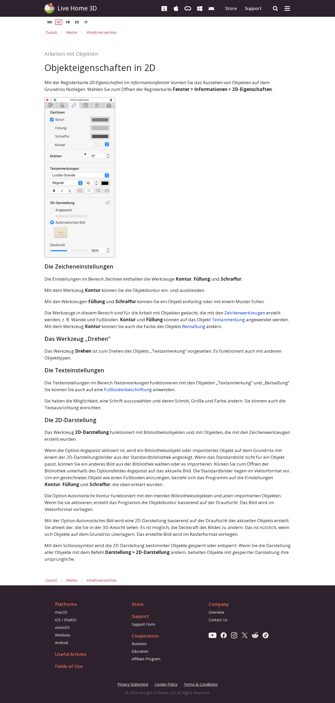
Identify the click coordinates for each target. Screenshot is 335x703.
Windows (62, 635)
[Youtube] (212, 635)
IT (86, 22)
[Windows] (199, 8)
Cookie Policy (166, 684)
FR (68, 22)
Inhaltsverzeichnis (102, 32)
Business (139, 643)
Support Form (143, 624)
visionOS (62, 627)
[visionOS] (188, 8)
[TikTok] (265, 635)
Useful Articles (70, 654)
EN (49, 22)
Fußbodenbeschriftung (128, 389)
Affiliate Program (146, 658)
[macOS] (164, 8)
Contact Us (218, 619)
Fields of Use (69, 666)
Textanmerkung (228, 320)
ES (77, 22)
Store (231, 8)
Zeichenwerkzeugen (244, 313)
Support (253, 8)
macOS (61, 612)
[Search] (275, 8)
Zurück (51, 32)
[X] (244, 635)
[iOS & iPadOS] (176, 8)
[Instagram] (234, 635)
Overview (216, 612)
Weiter (71, 32)
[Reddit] (255, 635)
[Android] (211, 8)
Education (140, 651)
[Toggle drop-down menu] (287, 8)
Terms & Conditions (201, 684)
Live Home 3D (77, 8)
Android (61, 642)
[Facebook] (223, 635)
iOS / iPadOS (65, 619)
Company (219, 604)
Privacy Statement (133, 684)
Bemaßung (193, 326)
